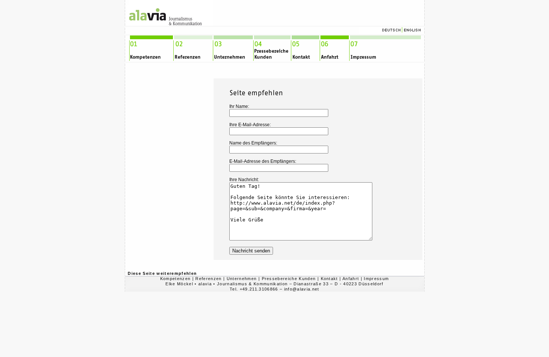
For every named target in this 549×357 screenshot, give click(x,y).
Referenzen (208, 278)
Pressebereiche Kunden (289, 278)
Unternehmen (242, 278)
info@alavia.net (301, 289)
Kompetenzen (175, 278)
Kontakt (329, 278)
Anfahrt (350, 278)
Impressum (376, 278)
